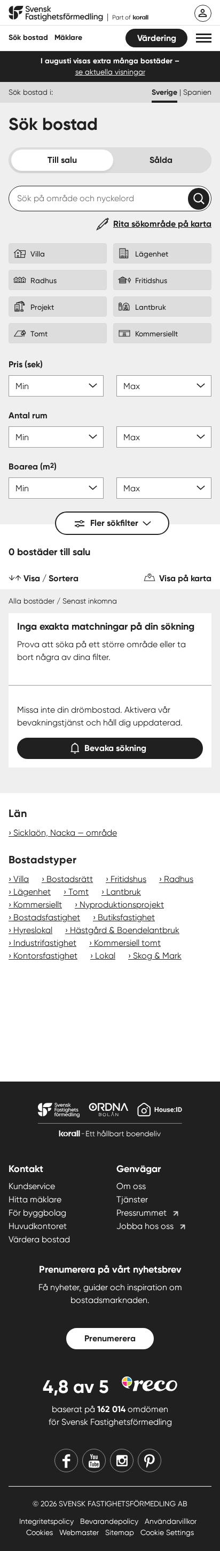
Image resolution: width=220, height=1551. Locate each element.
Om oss (131, 1186)
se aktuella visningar (110, 72)
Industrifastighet (44, 943)
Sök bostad (28, 37)
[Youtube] (94, 1460)
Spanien (197, 92)
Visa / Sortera (50, 578)
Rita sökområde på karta (162, 224)
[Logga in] (202, 13)
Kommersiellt (37, 905)
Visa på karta (185, 578)
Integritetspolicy (47, 1521)
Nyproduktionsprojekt (122, 905)
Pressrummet (141, 1213)
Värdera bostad (39, 1239)
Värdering (156, 38)
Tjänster (132, 1199)
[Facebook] (66, 1460)
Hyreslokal (32, 930)
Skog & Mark (157, 956)
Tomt (78, 892)
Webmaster (80, 1532)
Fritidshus (128, 879)
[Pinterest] (149, 1460)
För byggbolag (37, 1213)
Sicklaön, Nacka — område (65, 833)
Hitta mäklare (35, 1199)
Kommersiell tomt (127, 943)
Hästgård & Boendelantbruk (124, 930)
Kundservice (32, 1186)
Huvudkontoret (38, 1226)
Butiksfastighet (126, 917)
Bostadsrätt (69, 879)
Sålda (161, 160)
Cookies (40, 1532)
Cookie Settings (167, 1532)
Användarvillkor (171, 1521)
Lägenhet (32, 892)
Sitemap (120, 1532)
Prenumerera (110, 1338)
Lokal (105, 956)
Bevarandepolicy (110, 1521)
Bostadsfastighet (46, 917)
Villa (21, 879)
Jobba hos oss (145, 1226)
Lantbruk (123, 892)
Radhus (178, 879)
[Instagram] (121, 1460)
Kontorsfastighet (45, 956)
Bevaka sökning (115, 748)
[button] (203, 38)
